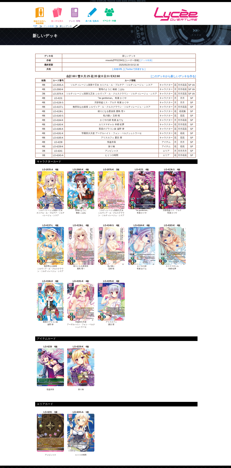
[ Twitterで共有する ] (135, 69)
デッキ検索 (49, 26)
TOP (35, 26)
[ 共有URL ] (118, 69)
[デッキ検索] (146, 60)
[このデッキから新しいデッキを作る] (173, 76)
